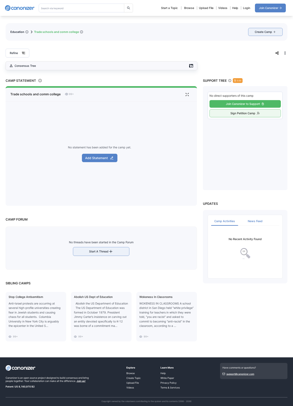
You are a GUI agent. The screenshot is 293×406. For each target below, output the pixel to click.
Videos (222, 8)
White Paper (167, 377)
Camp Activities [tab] (224, 221)
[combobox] (86, 8)
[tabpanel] (245, 248)
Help (235, 8)
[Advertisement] (245, 150)
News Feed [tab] (255, 221)
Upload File (206, 8)
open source (30, 377)
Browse (189, 8)
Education (17, 32)
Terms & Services (170, 387)
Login (246, 8)
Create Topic (133, 377)
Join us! (81, 380)
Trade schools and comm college (56, 32)
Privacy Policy (168, 382)
